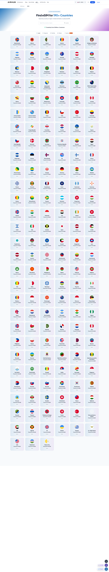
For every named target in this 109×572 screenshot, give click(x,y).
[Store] (88, 2)
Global (60, 33)
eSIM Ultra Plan (43, 2)
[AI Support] (106, 569)
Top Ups (68, 33)
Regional (46, 33)
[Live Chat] (106, 565)
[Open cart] (85, 2)
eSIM (37, 2)
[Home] (12, 2)
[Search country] (76, 2)
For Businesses (20, 2)
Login (92, 2)
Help (48, 2)
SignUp (98, 2)
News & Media (31, 2)
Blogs (26, 2)
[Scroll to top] (106, 561)
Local (39, 33)
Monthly (53, 33)
